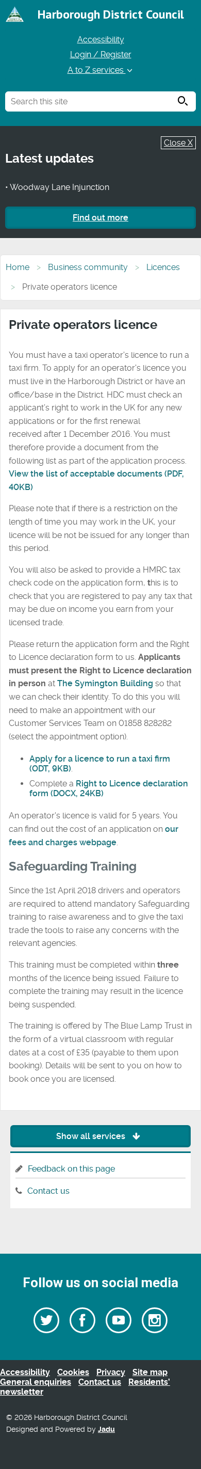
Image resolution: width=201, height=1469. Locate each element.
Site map (149, 1372)
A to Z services (97, 70)
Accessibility (100, 39)
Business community (88, 267)
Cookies (73, 1372)
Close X (178, 143)
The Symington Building (105, 683)
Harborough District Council (111, 14)
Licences (163, 267)
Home (17, 267)
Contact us (48, 1191)
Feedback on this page (71, 1169)
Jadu (106, 1429)
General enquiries (35, 1382)
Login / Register (100, 54)
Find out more (100, 218)
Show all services (91, 1136)
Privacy (110, 1372)
